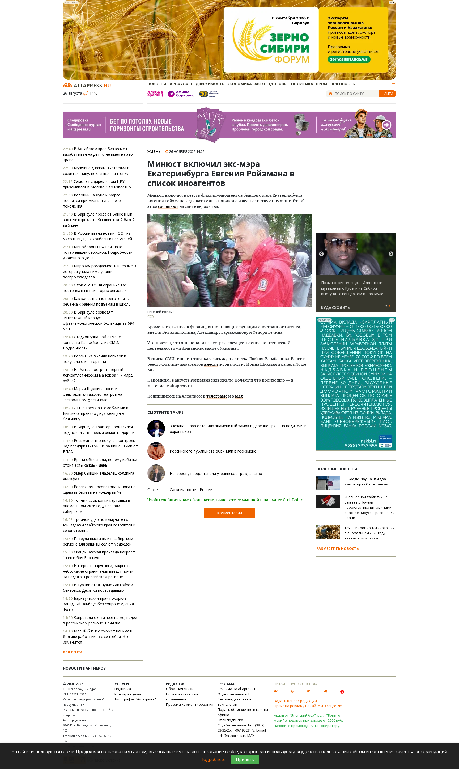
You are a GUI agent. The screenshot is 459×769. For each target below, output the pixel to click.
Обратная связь (179, 688)
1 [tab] (386, 306)
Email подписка (230, 719)
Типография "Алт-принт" (135, 699)
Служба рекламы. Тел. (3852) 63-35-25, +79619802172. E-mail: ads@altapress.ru (242, 730)
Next (391, 254)
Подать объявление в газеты (243, 709)
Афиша (223, 714)
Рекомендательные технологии (235, 702)
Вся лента (73, 652)
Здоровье (278, 83)
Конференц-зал (127, 694)
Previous (321, 254)
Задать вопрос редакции (295, 700)
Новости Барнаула (167, 83)
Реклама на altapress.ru (238, 688)
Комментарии (229, 512)
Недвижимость (207, 83)
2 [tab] (389, 306)
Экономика (239, 83)
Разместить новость (337, 548)
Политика (302, 83)
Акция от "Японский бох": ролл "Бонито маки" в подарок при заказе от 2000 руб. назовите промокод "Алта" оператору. (308, 720)
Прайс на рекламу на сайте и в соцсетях (308, 705)
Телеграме (216, 396)
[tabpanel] (356, 275)
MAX (250, 735)
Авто (259, 83)
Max (239, 396)
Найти (387, 93)
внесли (211, 364)
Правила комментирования (189, 704)
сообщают (168, 206)
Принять (245, 759)
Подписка (122, 688)
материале (158, 385)
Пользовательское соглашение (182, 697)
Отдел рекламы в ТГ (234, 694)
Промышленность (335, 83)
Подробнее (212, 759)
